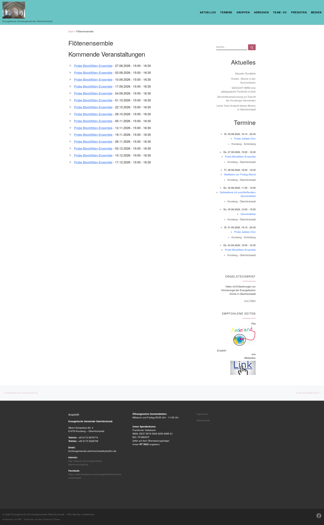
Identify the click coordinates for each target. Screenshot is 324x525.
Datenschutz (203, 420)
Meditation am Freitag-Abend (240, 174)
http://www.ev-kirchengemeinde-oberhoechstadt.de (85, 462)
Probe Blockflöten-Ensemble (93, 65)
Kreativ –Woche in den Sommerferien (243, 80)
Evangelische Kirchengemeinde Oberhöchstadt (37, 514)
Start (71, 31)
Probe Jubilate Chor (245, 138)
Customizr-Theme (51, 519)
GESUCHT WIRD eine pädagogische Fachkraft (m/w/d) (238, 89)
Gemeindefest (248, 214)
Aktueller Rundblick (245, 73)
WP (20, 519)
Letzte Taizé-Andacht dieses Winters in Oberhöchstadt (236, 107)
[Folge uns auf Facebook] (318, 515)
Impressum (202, 413)
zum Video (250, 300)
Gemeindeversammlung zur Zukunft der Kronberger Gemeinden (236, 98)
